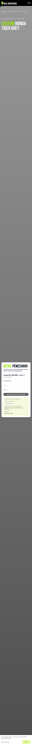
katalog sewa (11, 11)
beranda (4, 11)
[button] (29, 2)
